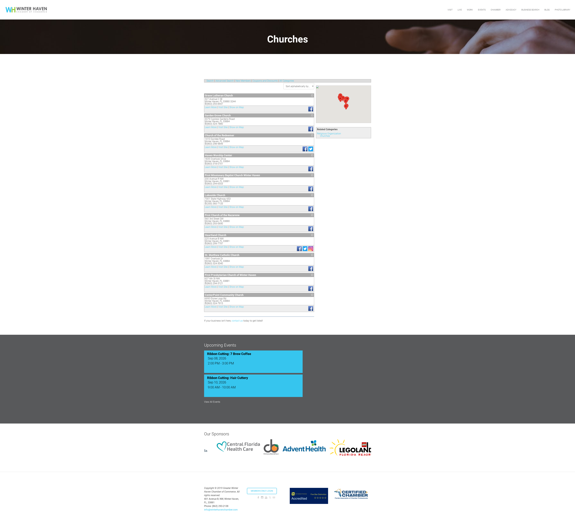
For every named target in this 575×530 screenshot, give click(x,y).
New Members (243, 80)
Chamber (496, 10)
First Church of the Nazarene (222, 215)
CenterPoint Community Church (224, 294)
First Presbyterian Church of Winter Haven (230, 275)
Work (470, 10)
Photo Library (562, 10)
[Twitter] (270, 497)
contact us (237, 320)
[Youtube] (266, 497)
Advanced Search (224, 80)
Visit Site (222, 107)
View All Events (212, 402)
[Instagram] (262, 497)
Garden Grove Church (218, 115)
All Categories (286, 80)
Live (460, 10)
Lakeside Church (215, 195)
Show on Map (236, 107)
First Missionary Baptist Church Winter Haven (232, 175)
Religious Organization (329, 133)
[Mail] (274, 497)
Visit (450, 10)
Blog (547, 10)
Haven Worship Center (218, 155)
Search (210, 80)
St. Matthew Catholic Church (222, 255)
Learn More (211, 107)
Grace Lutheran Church (219, 95)
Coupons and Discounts (265, 80)
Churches (325, 136)
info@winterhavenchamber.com (221, 509)
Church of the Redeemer (219, 135)
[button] (346, 102)
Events (482, 10)
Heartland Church (215, 235)
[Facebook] (258, 497)
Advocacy (511, 10)
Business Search (530, 10)
